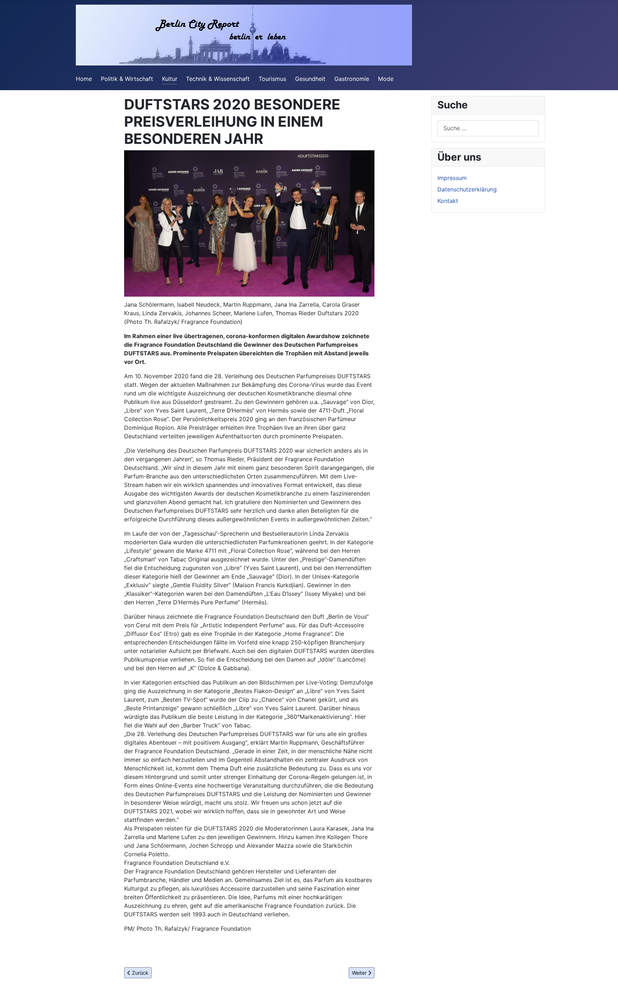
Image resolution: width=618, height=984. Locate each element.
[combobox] (488, 128)
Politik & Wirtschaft (127, 78)
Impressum (452, 177)
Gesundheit (310, 78)
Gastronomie (351, 78)
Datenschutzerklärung (467, 189)
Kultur (169, 78)
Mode (385, 78)
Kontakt (447, 200)
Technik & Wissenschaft (218, 78)
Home (84, 78)
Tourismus (272, 78)
